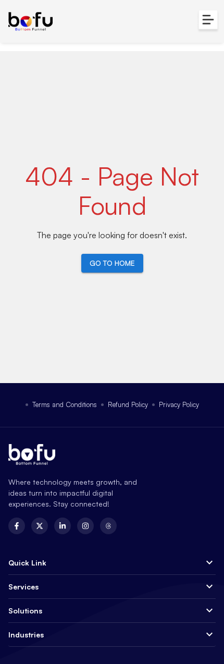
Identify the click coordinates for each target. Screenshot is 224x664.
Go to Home (112, 263)
